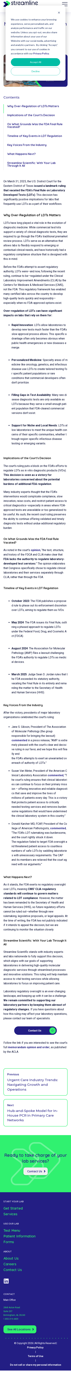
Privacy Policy (41, 53)
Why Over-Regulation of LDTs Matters (33, 106)
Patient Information (19, 1236)
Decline (36, 71)
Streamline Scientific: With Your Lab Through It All (31, 164)
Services (10, 1214)
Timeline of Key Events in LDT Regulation (34, 136)
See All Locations (19, 1329)
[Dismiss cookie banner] (59, 13)
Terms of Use (35, 1356)
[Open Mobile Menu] (65, 4)
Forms (8, 1242)
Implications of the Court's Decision (31, 115)
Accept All (35, 62)
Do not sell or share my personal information (35, 1364)
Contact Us (34, 1171)
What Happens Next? (21, 154)
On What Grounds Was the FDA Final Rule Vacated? (35, 125)
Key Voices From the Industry (27, 145)
